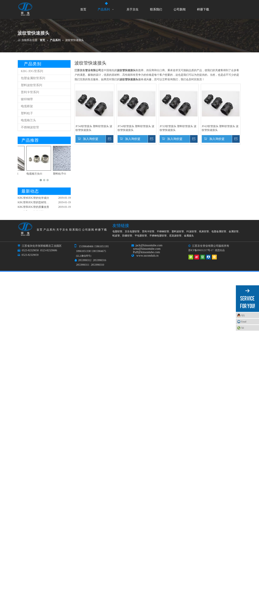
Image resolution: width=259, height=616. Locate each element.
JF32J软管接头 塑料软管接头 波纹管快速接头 (178, 128)
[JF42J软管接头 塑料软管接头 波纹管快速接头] (221, 103)
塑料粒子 (27, 113)
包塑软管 (117, 231)
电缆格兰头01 (27, 173)
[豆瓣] (202, 257)
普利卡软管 (148, 231)
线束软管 (204, 231)
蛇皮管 (116, 235)
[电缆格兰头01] (31, 158)
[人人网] (208, 257)
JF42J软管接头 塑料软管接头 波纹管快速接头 (220, 128)
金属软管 (234, 231)
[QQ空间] (214, 257)
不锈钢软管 (163, 231)
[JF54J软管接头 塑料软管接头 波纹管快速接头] (136, 103)
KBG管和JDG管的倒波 (31, 208)
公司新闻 (88, 229)
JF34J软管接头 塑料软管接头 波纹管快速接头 (93, 128)
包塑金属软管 (218, 231)
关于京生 (62, 229)
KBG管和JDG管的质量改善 (33, 203)
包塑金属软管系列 (33, 78)
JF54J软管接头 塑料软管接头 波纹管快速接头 (136, 128)
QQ (243, 315)
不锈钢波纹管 (30, 127)
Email (243, 321)
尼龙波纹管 (175, 235)
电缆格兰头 (28, 120)
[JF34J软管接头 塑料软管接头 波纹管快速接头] (94, 103)
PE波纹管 (191, 231)
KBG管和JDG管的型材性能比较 (36, 199)
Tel (242, 328)
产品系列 (49, 229)
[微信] (190, 257)
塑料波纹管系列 (31, 85)
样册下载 (101, 229)
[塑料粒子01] (57, 158)
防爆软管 (127, 235)
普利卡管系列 (30, 92)
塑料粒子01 (51, 173)
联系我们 (75, 229)
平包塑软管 (141, 235)
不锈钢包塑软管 (158, 235)
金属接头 (189, 235)
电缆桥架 (27, 106)
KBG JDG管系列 (32, 71)
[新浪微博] (196, 257)
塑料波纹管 (178, 231)
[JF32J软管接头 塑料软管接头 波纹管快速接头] (179, 103)
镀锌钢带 (27, 99)
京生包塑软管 (132, 231)
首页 (40, 229)
